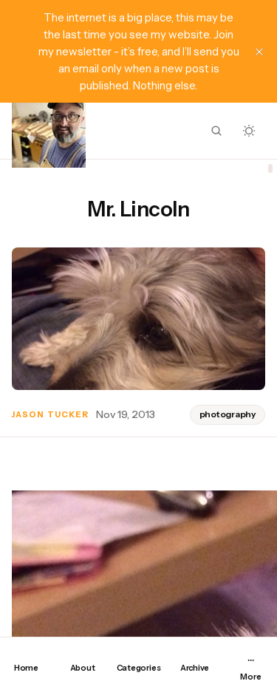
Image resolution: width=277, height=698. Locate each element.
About (82, 668)
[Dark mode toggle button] (249, 130)
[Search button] (216, 130)
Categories (139, 668)
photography (227, 414)
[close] (259, 52)
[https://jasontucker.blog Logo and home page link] (49, 131)
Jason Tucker (50, 414)
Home (26, 668)
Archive (194, 668)
